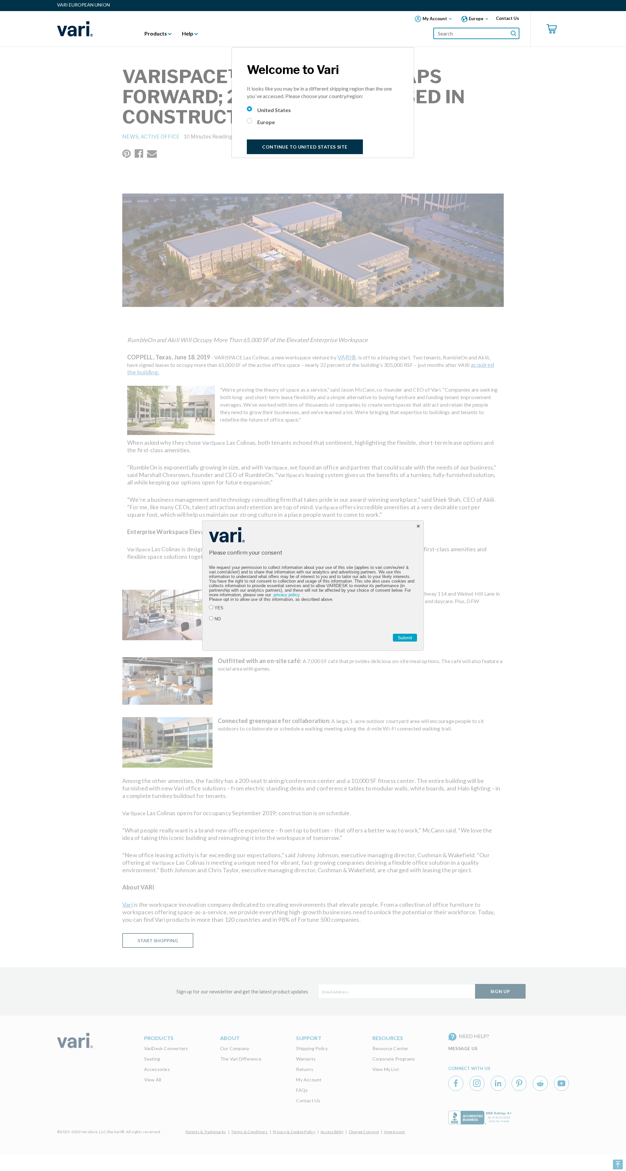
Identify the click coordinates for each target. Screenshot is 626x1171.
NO (218, 619)
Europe (266, 122)
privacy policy (286, 595)
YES (219, 608)
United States (274, 110)
